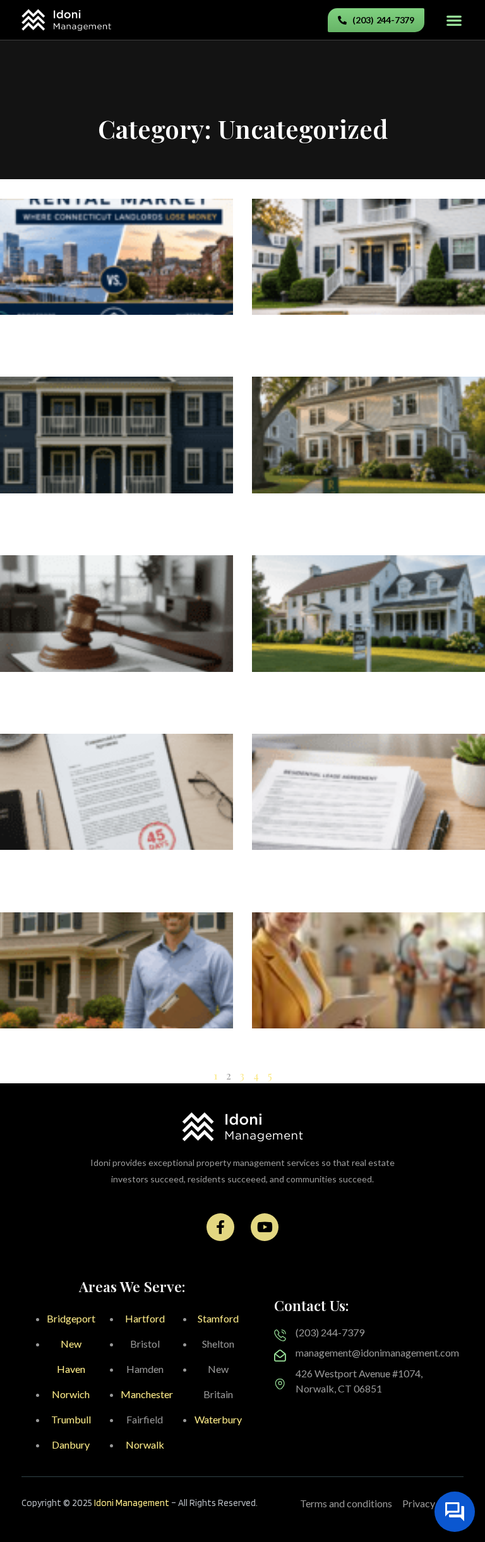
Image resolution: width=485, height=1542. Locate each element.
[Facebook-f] (220, 1227)
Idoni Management (131, 1503)
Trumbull (71, 1419)
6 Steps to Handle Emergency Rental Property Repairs (349, 1054)
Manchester (147, 1394)
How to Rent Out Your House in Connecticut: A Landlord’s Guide (338, 697)
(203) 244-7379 (330, 1332)
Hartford (145, 1318)
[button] (453, 20)
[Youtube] (264, 1227)
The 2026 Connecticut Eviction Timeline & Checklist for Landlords (112, 697)
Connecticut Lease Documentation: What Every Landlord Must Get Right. (360, 875)
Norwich (71, 1394)
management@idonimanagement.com (377, 1352)
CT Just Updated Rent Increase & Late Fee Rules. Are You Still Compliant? (112, 875)
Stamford (218, 1318)
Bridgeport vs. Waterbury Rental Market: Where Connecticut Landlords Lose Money (113, 340)
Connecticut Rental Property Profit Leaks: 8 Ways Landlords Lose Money (116, 519)
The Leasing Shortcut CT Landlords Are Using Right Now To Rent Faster (358, 519)
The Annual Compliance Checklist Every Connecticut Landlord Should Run (359, 340)
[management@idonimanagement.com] (280, 1356)
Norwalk (145, 1445)
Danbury (71, 1445)
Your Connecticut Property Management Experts (108, 1054)
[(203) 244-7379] (280, 1335)
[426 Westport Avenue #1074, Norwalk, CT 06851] (280, 1384)
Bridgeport (71, 1318)
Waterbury (218, 1419)
